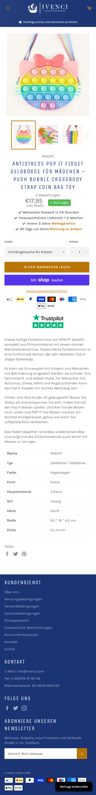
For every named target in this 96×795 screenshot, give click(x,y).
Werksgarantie (63, 223)
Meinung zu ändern (66, 229)
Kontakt (11, 642)
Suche (9, 649)
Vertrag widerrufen (74, 787)
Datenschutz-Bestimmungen (28, 627)
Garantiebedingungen (22, 613)
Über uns (11, 592)
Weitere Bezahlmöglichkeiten (47, 291)
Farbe (8, 241)
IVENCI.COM (22, 773)
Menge (74, 241)
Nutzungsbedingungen (23, 599)
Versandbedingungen (21, 606)
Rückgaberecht (16, 620)
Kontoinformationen (21, 635)
